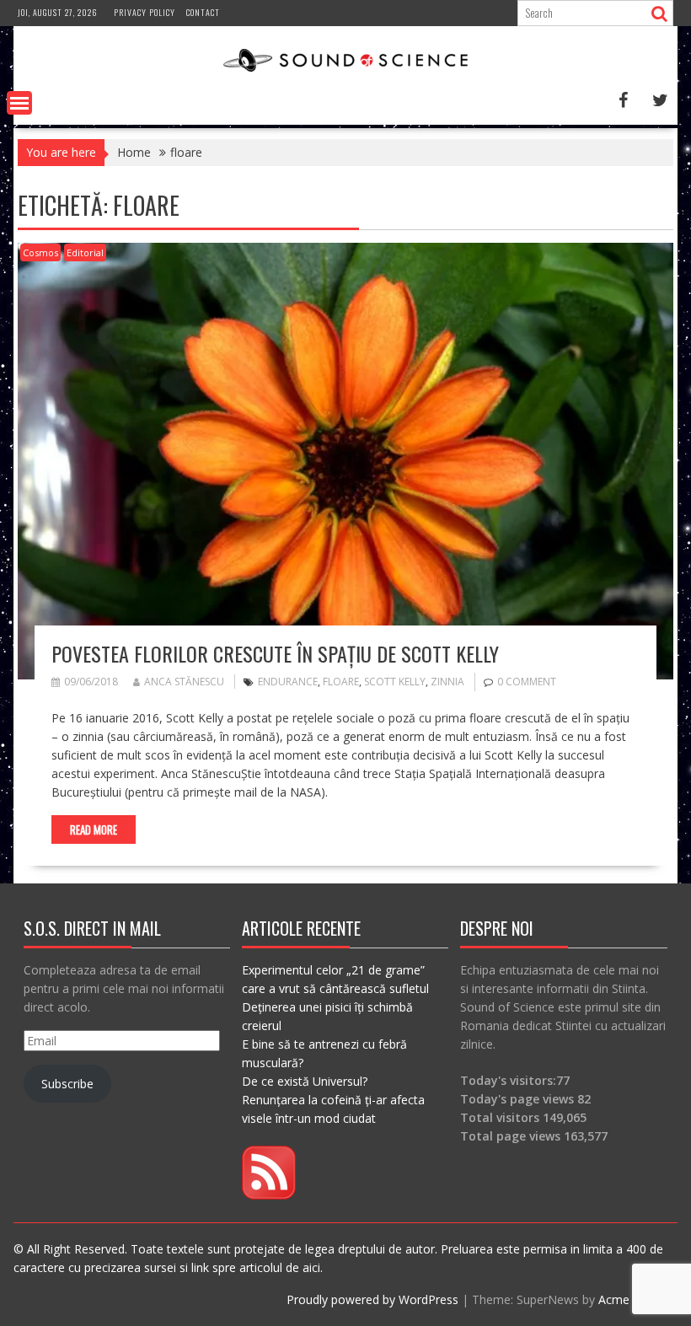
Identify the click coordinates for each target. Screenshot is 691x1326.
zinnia (447, 681)
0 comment (526, 681)
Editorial (85, 252)
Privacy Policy (144, 12)
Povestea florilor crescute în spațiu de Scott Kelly (275, 653)
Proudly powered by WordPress (372, 1299)
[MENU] (19, 103)
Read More (93, 829)
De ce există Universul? (304, 1081)
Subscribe (67, 1084)
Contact (203, 12)
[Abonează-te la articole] (269, 1195)
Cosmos (40, 252)
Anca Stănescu (184, 681)
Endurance (288, 681)
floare (341, 681)
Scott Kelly (395, 681)
